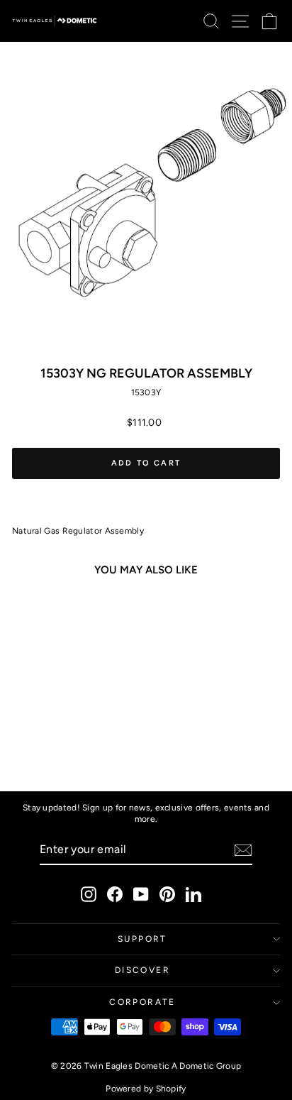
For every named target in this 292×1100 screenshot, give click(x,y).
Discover (142, 970)
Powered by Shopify (146, 1089)
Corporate (142, 1002)
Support (142, 939)
